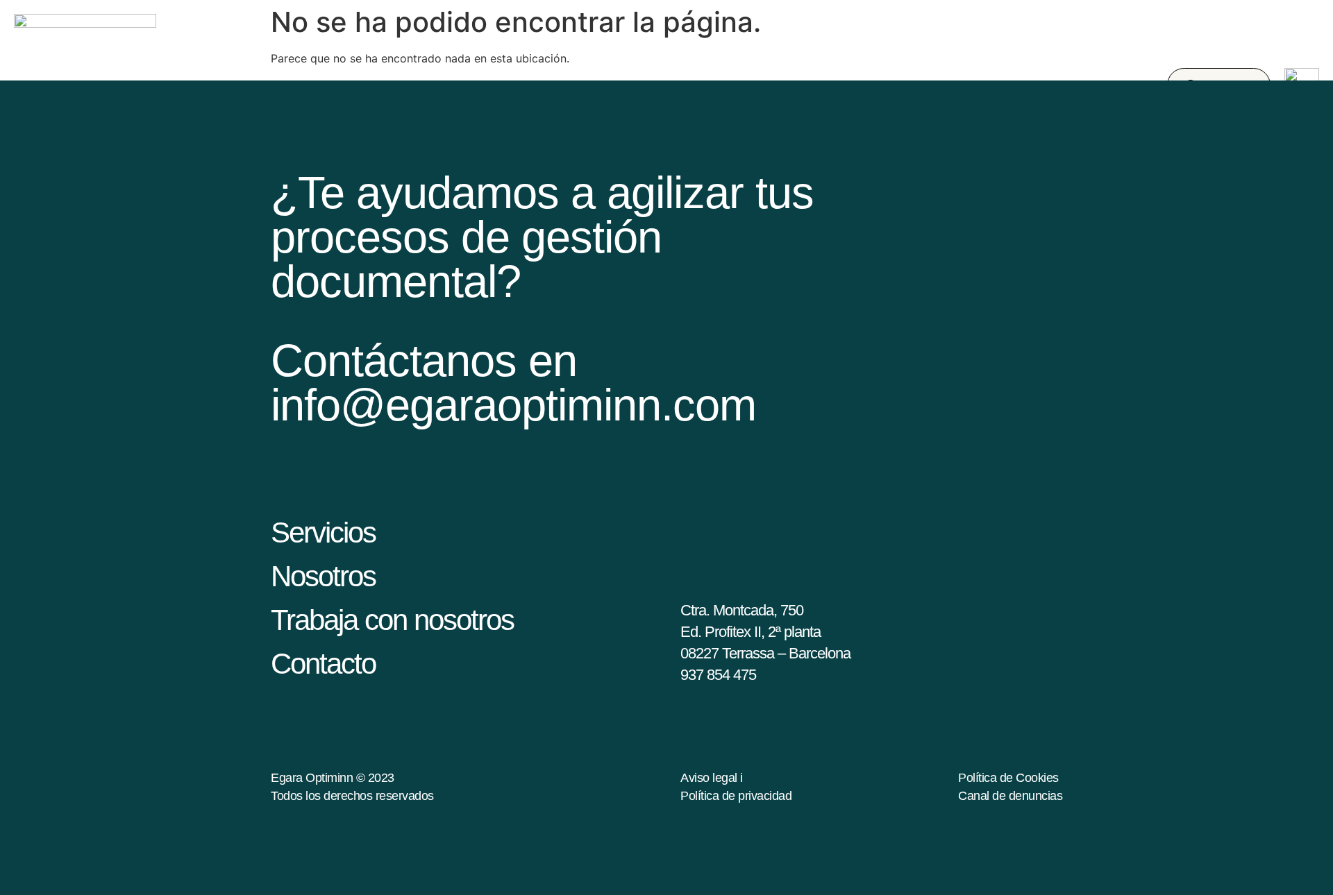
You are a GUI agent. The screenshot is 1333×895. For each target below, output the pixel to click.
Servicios (323, 532)
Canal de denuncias (1010, 796)
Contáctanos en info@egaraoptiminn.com (513, 382)
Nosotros (323, 576)
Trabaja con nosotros (392, 620)
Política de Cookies (1008, 778)
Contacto (323, 663)
